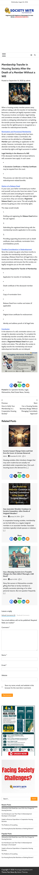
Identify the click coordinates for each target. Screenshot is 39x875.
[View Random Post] (31, 55)
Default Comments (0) (8, 615)
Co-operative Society (16, 390)
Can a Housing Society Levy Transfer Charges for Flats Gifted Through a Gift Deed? (18, 574)
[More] (27, 385)
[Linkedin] (23, 385)
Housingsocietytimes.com (24, 870)
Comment (6, 627)
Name (4, 655)
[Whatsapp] (19, 385)
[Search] (34, 55)
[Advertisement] (19, 37)
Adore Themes (22, 872)
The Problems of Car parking (9, 825)
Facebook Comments (23, 615)
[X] (15, 385)
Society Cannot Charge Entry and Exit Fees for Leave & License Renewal (18, 452)
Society (26, 392)
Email (4, 665)
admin (28, 81)
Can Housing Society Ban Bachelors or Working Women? (17, 828)
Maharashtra (6, 392)
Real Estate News (17, 392)
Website (4, 675)
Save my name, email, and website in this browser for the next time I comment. (19, 686)
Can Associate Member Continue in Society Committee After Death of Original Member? (17, 511)
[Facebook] (11, 385)
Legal (26, 390)
